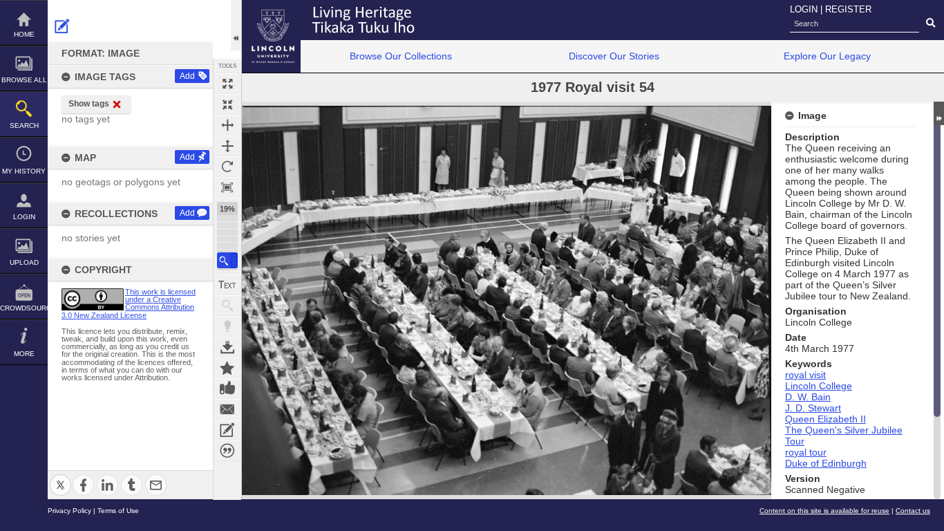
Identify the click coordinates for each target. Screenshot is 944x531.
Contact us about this (227, 409)
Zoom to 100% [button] (227, 187)
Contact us (913, 510)
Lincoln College (818, 385)
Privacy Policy (69, 510)
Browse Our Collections (401, 56)
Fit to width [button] (227, 125)
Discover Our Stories (614, 56)
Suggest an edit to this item (62, 26)
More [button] (24, 353)
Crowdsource (24, 308)
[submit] (930, 23)
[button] (227, 260)
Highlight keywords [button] (227, 326)
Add (187, 76)
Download (227, 347)
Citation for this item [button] (227, 450)
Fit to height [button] (227, 146)
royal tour (806, 452)
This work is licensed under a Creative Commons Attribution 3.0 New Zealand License (129, 303)
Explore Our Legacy (827, 56)
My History (24, 171)
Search (24, 125)
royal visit (805, 374)
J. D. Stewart (813, 407)
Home (24, 34)
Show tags (88, 104)
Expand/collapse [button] (939, 113)
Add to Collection (227, 367)
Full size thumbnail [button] (227, 83)
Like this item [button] (227, 388)
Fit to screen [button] (227, 104)
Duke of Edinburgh (826, 463)
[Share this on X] (60, 477)
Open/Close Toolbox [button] (236, 25)
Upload (24, 262)
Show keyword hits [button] (227, 305)
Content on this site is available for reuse (824, 510)
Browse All (24, 80)
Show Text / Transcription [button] (227, 284)
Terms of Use (118, 510)
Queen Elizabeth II (825, 419)
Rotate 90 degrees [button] (227, 166)
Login (24, 217)
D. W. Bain (808, 396)
